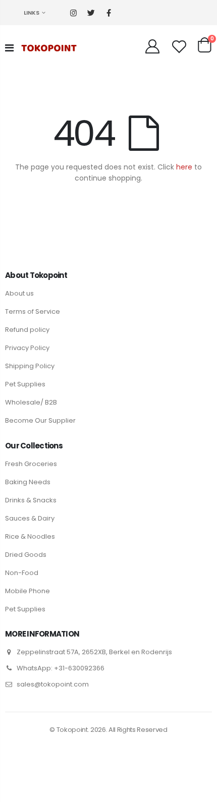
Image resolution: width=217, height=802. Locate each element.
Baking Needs (27, 482)
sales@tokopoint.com (53, 684)
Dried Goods (25, 554)
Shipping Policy (30, 366)
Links (31, 13)
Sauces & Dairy (30, 518)
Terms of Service (32, 311)
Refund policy (27, 329)
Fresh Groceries (31, 464)
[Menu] (9, 48)
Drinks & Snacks (31, 500)
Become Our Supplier (40, 420)
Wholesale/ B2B (31, 402)
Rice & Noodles (30, 536)
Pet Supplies (25, 384)
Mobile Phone (27, 591)
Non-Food (21, 573)
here (184, 167)
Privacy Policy (27, 348)
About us (19, 293)
